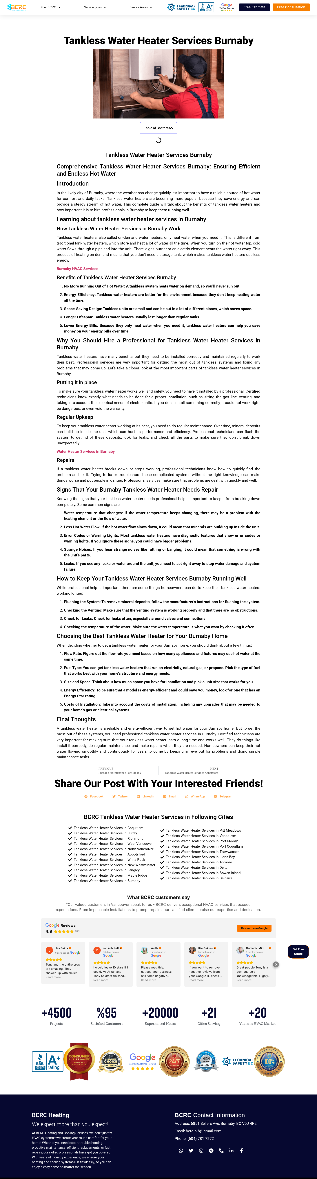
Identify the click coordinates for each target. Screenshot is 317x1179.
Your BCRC (48, 7)
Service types (93, 7)
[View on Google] (49, 950)
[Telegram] (211, 1150)
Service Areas (139, 7)
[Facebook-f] (241, 1150)
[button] (171, 128)
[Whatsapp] (181, 1150)
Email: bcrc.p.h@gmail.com (198, 1131)
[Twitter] (191, 1150)
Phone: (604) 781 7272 (194, 1138)
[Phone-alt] (221, 1150)
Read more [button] (53, 977)
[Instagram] (201, 1150)
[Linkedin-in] (231, 1150)
